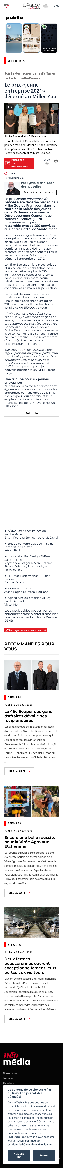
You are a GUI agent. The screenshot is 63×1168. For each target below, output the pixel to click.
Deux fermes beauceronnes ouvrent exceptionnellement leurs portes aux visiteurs (30, 966)
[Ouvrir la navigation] (6, 6)
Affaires (16, 60)
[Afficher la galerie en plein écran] (55, 107)
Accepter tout (19, 1155)
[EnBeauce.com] (16, 1057)
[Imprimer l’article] (56, 161)
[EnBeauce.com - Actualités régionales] (31, 6)
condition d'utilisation (39, 1144)
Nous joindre (10, 1073)
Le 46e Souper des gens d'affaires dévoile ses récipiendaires (28, 716)
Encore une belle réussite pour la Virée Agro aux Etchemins (29, 842)
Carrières (8, 1082)
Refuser (44, 1155)
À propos (8, 1078)
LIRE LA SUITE (17, 771)
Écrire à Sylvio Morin (39, 192)
